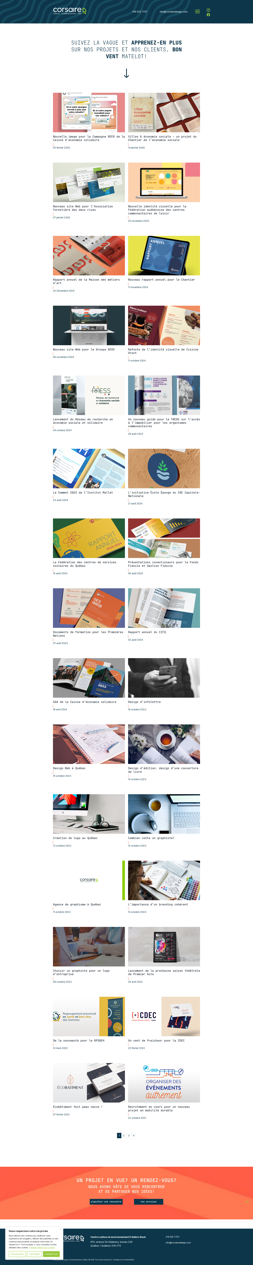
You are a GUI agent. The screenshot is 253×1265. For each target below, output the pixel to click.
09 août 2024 (135, 573)
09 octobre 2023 (62, 981)
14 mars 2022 (60, 1048)
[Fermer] (60, 1229)
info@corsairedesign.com (174, 11)
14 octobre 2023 (137, 779)
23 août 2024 (60, 500)
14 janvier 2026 (136, 147)
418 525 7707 (139, 11)
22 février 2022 (136, 1048)
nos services (149, 1201)
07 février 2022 (61, 1114)
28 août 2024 (135, 433)
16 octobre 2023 (137, 709)
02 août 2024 (135, 639)
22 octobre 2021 (137, 1118)
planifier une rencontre (106, 1201)
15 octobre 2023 (62, 775)
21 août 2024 (135, 503)
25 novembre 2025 (138, 221)
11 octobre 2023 (62, 912)
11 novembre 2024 (138, 287)
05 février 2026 (61, 147)
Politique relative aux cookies (42, 1247)
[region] (34, 1243)
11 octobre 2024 (137, 360)
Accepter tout (51, 1254)
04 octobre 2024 (62, 430)
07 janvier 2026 (61, 217)
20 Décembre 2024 (63, 290)
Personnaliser (17, 1254)
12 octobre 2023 (137, 845)
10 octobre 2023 (137, 912)
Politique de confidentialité (123, 1260)
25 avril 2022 (135, 981)
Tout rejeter (34, 1254)
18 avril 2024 (60, 709)
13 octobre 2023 (62, 845)
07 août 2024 (60, 643)
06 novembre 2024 (63, 357)
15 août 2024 (60, 573)
